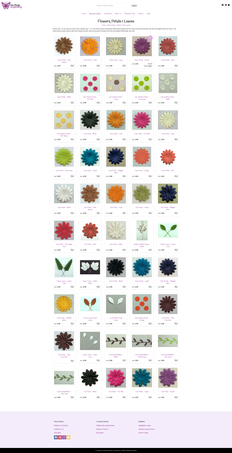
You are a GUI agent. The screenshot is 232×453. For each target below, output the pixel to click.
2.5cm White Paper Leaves (116, 319)
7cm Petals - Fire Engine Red (64, 245)
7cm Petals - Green (141, 207)
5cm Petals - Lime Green (64, 171)
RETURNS (99, 433)
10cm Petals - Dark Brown (64, 61)
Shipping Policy (129, 14)
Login (148, 14)
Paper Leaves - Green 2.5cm (168, 245)
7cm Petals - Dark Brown (90, 208)
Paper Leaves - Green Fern (64, 282)
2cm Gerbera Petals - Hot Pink (90, 98)
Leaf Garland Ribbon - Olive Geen (64, 393)
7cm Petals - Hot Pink (115, 392)
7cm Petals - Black (90, 392)
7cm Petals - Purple (168, 392)
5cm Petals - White (64, 207)
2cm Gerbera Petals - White (168, 98)
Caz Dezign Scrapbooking (106, 450)
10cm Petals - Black (116, 281)
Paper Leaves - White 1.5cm (90, 356)
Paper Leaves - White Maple (90, 282)
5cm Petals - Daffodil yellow (64, 319)
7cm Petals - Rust (90, 244)
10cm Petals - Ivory (116, 60)
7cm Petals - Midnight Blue (168, 208)
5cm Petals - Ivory (168, 134)
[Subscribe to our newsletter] (68, 438)
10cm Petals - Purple (142, 60)
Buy (72, 65)
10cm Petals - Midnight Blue (168, 282)
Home (84, 14)
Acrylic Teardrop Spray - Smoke (142, 245)
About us (118, 14)
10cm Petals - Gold (90, 60)
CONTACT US (59, 429)
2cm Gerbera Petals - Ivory (116, 98)
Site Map (115, 450)
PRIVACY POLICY (102, 429)
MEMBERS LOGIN (144, 425)
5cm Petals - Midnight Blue (116, 172)
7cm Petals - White (115, 244)
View (150, 66)
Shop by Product (95, 14)
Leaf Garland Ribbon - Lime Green (168, 356)
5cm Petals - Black (90, 134)
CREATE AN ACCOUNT (146, 429)
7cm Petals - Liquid (142, 392)
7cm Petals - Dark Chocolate (64, 356)
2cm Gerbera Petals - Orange (142, 319)
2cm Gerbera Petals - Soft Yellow (64, 135)
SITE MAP (57, 433)
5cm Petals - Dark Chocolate (168, 319)
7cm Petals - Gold (116, 207)
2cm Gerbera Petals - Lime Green (142, 98)
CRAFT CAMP (143, 433)
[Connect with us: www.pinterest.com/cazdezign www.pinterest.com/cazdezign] (60, 438)
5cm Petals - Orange (142, 171)
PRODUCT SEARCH (61, 425)
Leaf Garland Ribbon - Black (116, 356)
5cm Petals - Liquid (90, 171)
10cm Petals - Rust (167, 60)
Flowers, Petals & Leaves (124, 25)
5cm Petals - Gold (116, 134)
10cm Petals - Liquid (142, 281)
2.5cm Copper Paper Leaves (90, 319)
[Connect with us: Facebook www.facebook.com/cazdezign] (56, 438)
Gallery (140, 14)
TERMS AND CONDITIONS (105, 425)
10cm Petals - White (64, 97)
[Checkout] (229, 5)
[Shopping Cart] (225, 5)
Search (134, 5)
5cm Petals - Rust (168, 171)
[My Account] (222, 5)
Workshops (108, 14)
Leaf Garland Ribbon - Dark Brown (142, 356)
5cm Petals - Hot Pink (142, 134)
